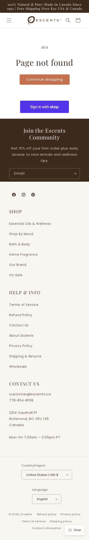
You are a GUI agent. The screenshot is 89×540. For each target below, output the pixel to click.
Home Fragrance (23, 254)
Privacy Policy (20, 345)
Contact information (46, 528)
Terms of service (33, 521)
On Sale (15, 275)
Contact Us (19, 325)
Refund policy (47, 514)
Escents (27, 514)
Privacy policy (70, 514)
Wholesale (18, 366)
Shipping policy (61, 521)
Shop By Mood (21, 234)
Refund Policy (20, 315)
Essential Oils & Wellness (30, 223)
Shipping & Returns (25, 356)
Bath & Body (19, 244)
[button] (9, 20)
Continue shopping (44, 79)
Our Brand (17, 264)
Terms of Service (24, 304)
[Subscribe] (75, 173)
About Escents (21, 335)
